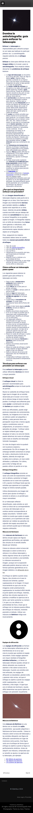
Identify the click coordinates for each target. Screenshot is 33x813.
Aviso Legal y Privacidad (24, 797)
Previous (7, 773)
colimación (12, 171)
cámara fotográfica (18, 247)
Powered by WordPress (16, 804)
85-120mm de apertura (14, 759)
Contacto (4, 781)
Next (27, 773)
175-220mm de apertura (14, 762)
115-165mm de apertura (14, 760)
